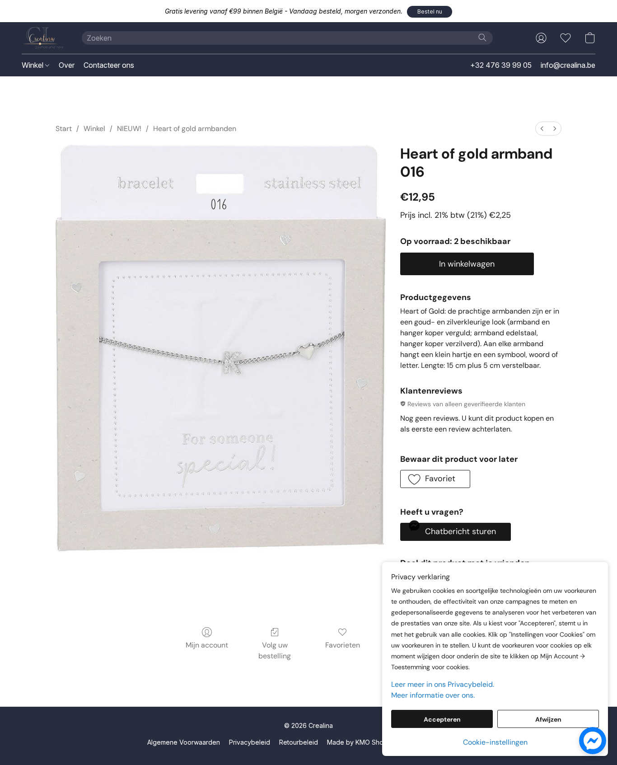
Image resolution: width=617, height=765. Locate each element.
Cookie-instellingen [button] (495, 742)
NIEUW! (129, 128)
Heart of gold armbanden (194, 128)
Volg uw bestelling (274, 650)
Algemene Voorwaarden (183, 742)
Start (64, 128)
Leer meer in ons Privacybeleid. (442, 684)
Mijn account (207, 645)
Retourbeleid (298, 742)
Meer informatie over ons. (433, 695)
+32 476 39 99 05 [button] (501, 65)
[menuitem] (542, 128)
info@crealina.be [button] (568, 65)
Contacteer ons (109, 65)
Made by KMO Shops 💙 (363, 742)
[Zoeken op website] (482, 37)
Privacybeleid (249, 742)
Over (67, 65)
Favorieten (342, 645)
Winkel (33, 65)
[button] (429, 12)
